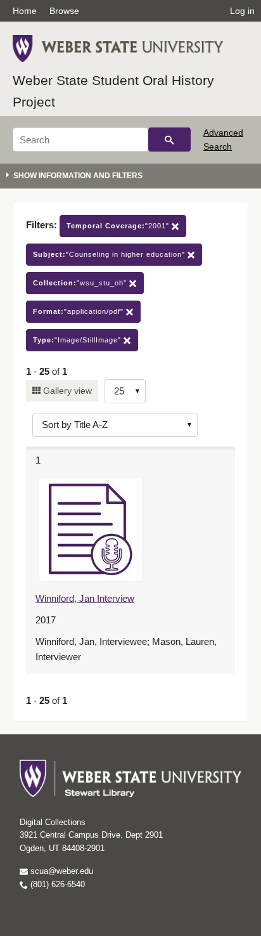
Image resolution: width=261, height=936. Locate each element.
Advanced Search (223, 139)
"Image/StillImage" (78, 340)
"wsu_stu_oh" (81, 283)
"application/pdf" (79, 311)
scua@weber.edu (60, 871)
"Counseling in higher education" (110, 254)
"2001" (119, 226)
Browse (64, 11)
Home (25, 11)
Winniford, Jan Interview (84, 598)
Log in (242, 11)
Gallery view (66, 391)
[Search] (169, 139)
